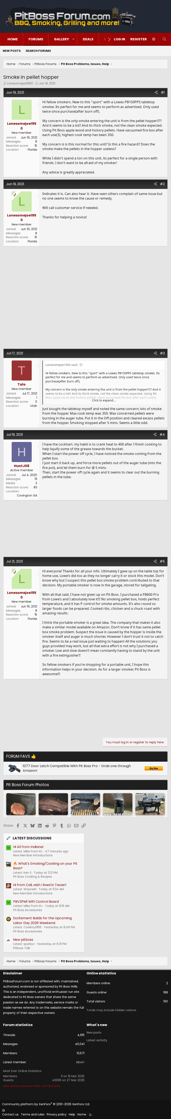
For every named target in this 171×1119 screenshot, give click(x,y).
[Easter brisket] (53, 804)
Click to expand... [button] (104, 400)
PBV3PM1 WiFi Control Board (36, 901)
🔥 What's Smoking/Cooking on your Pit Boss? (45, 866)
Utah (33, 406)
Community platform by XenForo (46, 1104)
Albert (80, 1062)
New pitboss (23, 939)
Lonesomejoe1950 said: (61, 365)
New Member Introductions (33, 855)
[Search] (164, 39)
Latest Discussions (32, 838)
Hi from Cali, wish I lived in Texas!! (40, 884)
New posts (12, 51)
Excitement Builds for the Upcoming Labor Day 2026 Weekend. (42, 920)
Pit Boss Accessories (27, 910)
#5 (162, 561)
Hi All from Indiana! (28, 846)
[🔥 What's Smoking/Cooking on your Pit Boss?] (21, 804)
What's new (97, 1024)
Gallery (61, 39)
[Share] (156, 92)
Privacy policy (57, 1114)
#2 (162, 184)
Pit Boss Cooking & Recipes (32, 877)
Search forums (38, 51)
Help (72, 1114)
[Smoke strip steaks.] (86, 804)
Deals (88, 39)
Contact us (10, 1114)
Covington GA (27, 495)
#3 (162, 353)
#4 (162, 434)
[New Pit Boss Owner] (150, 804)
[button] (73, 39)
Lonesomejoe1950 (20, 83)
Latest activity (97, 1040)
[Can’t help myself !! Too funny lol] (118, 804)
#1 (163, 92)
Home (13, 39)
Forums (36, 39)
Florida (32, 150)
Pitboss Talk (21, 948)
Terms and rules (32, 1114)
